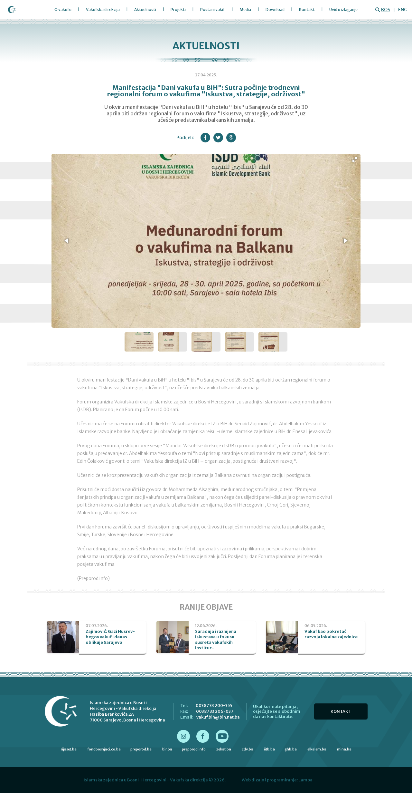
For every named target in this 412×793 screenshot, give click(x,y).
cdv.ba (247, 749)
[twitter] (218, 137)
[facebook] (205, 137)
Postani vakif (212, 9)
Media (245, 9)
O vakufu (62, 9)
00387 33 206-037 (214, 711)
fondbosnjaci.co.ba (104, 749)
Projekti (178, 9)
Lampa (305, 780)
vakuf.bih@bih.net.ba (218, 717)
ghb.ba (291, 749)
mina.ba (344, 749)
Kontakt (307, 9)
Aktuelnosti (145, 9)
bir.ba (167, 749)
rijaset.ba (69, 749)
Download (275, 9)
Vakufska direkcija (103, 9)
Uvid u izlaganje (343, 9)
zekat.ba (223, 749)
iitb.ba (269, 749)
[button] (355, 159)
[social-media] (183, 736)
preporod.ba (141, 749)
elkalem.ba (316, 749)
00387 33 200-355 (214, 705)
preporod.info (194, 749)
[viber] (231, 137)
